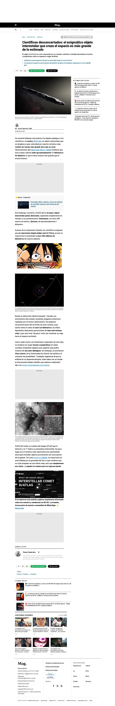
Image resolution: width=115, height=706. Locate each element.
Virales (75, 681)
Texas (42, 29)
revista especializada (35, 365)
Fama (75, 676)
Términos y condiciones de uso (54, 663)
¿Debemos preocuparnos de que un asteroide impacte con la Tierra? (48, 60)
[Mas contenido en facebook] (54, 686)
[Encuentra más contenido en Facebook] (17, 71)
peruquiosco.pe (82, 700)
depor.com (53, 700)
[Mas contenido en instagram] (61, 686)
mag (90, 700)
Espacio (26, 574)
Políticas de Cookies (51, 670)
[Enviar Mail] (16, 128)
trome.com (61, 700)
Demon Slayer (74, 29)
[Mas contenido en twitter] (57, 686)
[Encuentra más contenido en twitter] (21, 71)
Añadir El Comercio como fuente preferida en (77, 37)
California (36, 29)
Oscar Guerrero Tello (25, 128)
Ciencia (19, 574)
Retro (87, 676)
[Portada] (22, 667)
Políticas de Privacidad (52, 666)
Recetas (88, 681)
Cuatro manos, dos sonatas (86, 29)
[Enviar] (15, 30)
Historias (76, 687)
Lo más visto (21, 581)
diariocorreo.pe (71, 700)
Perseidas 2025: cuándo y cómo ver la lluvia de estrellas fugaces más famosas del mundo (46, 204)
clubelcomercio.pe (33, 700)
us (74, 671)
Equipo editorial (22, 668)
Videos (88, 666)
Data (87, 671)
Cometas (33, 574)
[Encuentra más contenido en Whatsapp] (25, 71)
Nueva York (48, 29)
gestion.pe (44, 700)
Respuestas (77, 666)
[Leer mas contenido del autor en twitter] (39, 552)
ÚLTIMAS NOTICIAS (81, 80)
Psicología (55, 29)
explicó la (40, 458)
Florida (30, 29)
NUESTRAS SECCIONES (79, 663)
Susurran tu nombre (64, 29)
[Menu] (16, 25)
